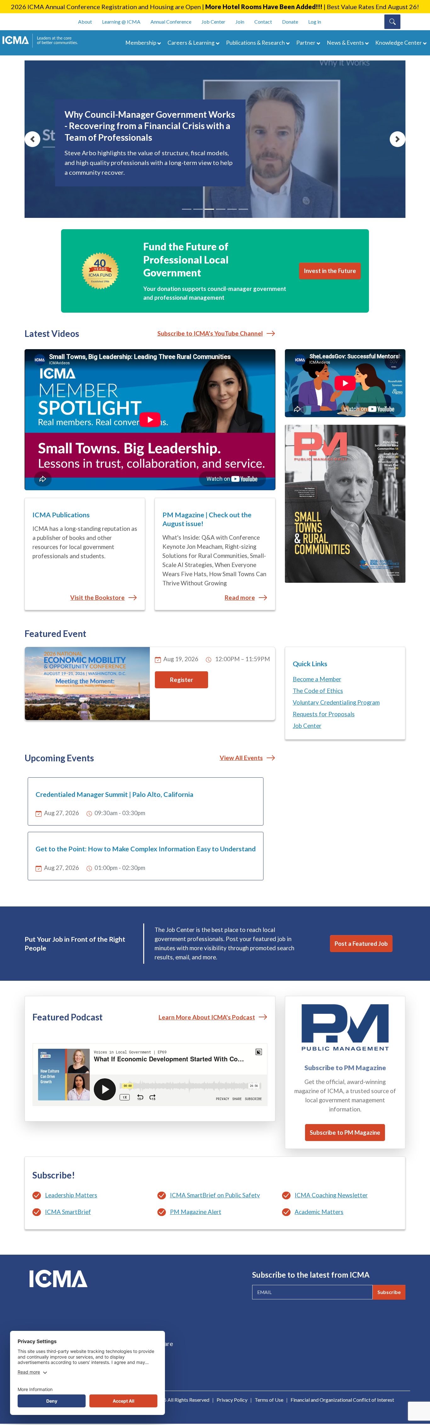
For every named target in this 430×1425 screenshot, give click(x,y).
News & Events (345, 42)
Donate (290, 22)
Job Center (213, 22)
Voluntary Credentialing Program (336, 702)
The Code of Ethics (318, 690)
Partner (305, 42)
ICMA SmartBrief (68, 1211)
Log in (314, 22)
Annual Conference (170, 22)
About (85, 22)
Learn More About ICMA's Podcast (207, 1017)
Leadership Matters (71, 1195)
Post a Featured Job (361, 943)
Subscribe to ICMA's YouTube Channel (210, 333)
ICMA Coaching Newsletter (331, 1195)
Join (239, 22)
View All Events (241, 757)
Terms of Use (269, 1400)
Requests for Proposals (324, 714)
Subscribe (389, 1292)
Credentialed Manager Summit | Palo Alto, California (114, 794)
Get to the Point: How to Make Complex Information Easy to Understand (146, 849)
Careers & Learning (191, 42)
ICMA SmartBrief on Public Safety (215, 1195)
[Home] (43, 40)
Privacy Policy (232, 1400)
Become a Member (317, 679)
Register (181, 679)
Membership (140, 42)
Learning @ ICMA (121, 22)
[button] (32, 139)
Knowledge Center (398, 42)
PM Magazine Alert (195, 1211)
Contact (263, 22)
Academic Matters (319, 1211)
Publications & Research (255, 42)
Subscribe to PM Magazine (345, 1132)
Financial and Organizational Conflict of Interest (342, 1400)
